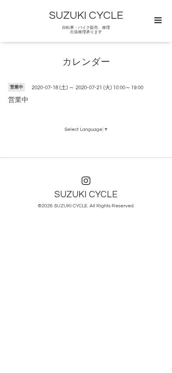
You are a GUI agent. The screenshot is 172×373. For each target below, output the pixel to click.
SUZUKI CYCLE (86, 15)
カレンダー (86, 62)
